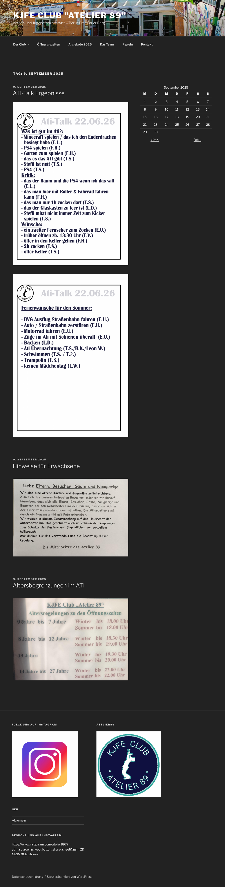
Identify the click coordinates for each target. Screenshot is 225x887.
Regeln (127, 44)
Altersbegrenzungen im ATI (49, 585)
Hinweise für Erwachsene (46, 466)
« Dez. (155, 140)
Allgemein (19, 820)
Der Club (19, 44)
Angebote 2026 (80, 44)
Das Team (107, 44)
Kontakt (147, 44)
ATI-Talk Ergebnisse (39, 93)
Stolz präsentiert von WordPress (69, 876)
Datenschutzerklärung (27, 876)
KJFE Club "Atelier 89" (69, 15)
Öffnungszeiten (48, 44)
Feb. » (197, 140)
